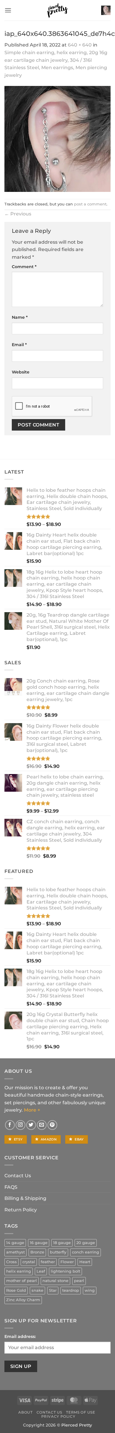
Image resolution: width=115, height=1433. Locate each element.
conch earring (85, 1252)
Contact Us (17, 1175)
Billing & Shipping (25, 1198)
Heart (84, 1262)
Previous (17, 214)
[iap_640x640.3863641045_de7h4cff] (57, 139)
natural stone (55, 1280)
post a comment (90, 204)
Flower (67, 1262)
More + (32, 1110)
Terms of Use (80, 1412)
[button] (8, 10)
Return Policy (20, 1210)
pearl (79, 1280)
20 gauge (85, 1243)
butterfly (58, 1252)
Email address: (20, 1336)
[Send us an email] (42, 1125)
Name (20, 317)
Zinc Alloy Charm (23, 1300)
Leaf (41, 1271)
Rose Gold (16, 1290)
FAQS (10, 1187)
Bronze (37, 1252)
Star (53, 1290)
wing (90, 1290)
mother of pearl (21, 1280)
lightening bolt (65, 1271)
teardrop (70, 1290)
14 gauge (15, 1243)
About (25, 1412)
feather (48, 1262)
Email (19, 344)
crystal (28, 1262)
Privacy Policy (58, 1416)
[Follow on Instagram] (20, 1125)
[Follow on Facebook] (10, 1125)
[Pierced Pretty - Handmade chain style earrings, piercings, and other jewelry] (57, 10)
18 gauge (62, 1243)
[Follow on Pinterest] (52, 1125)
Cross (11, 1262)
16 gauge (38, 1243)
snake (37, 1290)
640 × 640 (80, 45)
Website (20, 372)
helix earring (18, 1271)
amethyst (15, 1252)
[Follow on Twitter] (31, 1125)
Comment (24, 266)
